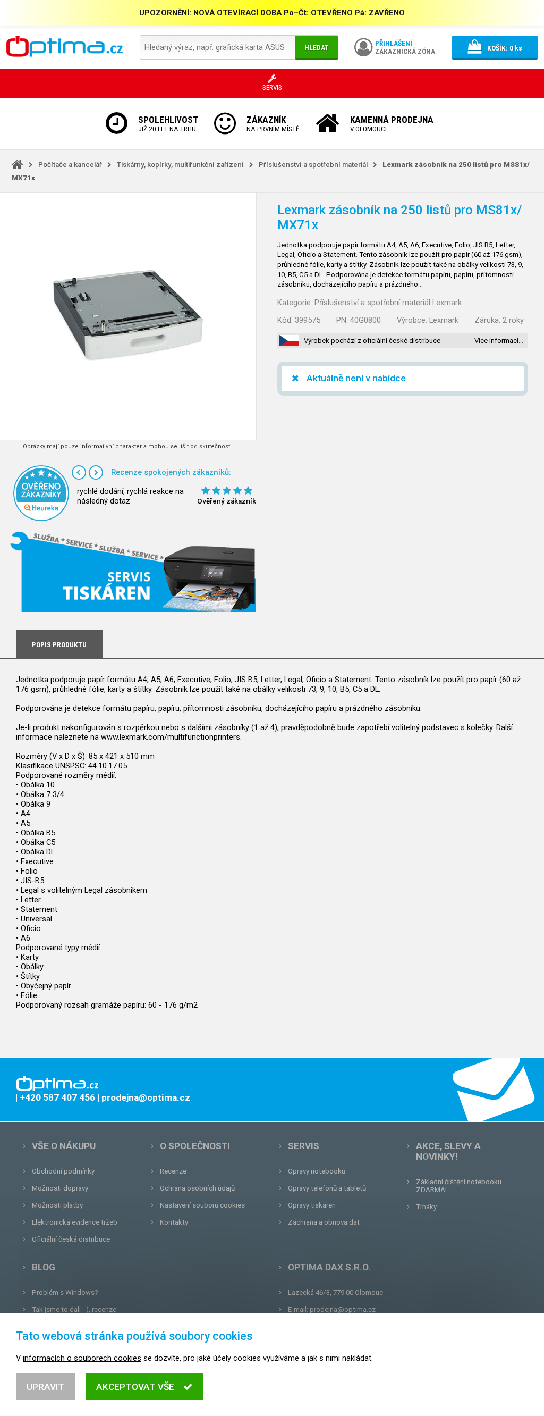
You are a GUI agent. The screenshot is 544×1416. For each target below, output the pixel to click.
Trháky (426, 1207)
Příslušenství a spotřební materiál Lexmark (388, 302)
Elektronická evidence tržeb (74, 1222)
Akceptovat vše (135, 1386)
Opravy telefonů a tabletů (327, 1188)
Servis (303, 1146)
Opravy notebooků (316, 1171)
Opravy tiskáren (312, 1205)
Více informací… (498, 341)
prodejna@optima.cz (343, 1309)
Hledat (316, 48)
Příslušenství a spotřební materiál (313, 165)
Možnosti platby (57, 1205)
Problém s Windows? (65, 1292)
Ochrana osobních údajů (197, 1188)
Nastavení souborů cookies (202, 1205)
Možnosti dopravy (60, 1188)
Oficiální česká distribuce (71, 1239)
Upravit (45, 1386)
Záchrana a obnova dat (324, 1222)
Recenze (173, 1171)
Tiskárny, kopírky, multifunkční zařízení (180, 165)
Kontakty (174, 1222)
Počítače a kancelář (70, 165)
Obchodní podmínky (63, 1171)
